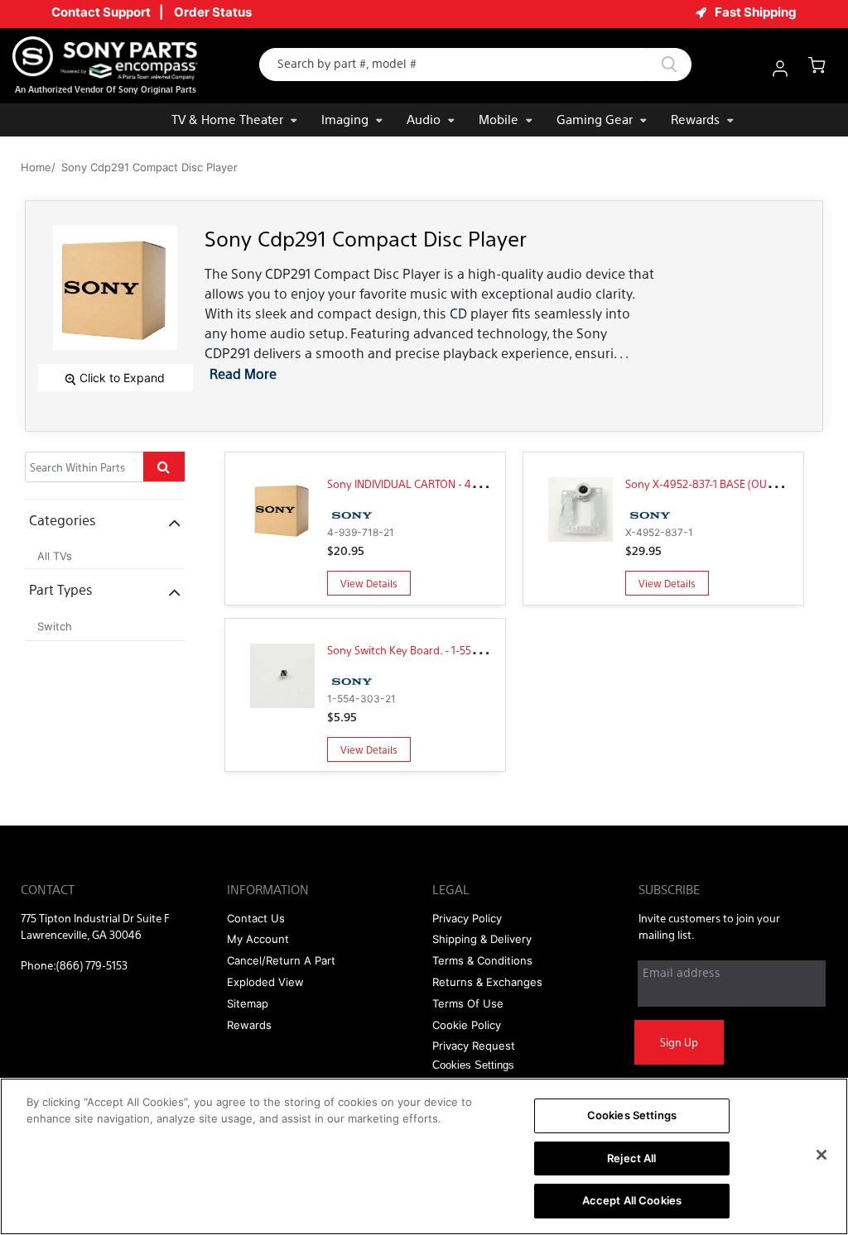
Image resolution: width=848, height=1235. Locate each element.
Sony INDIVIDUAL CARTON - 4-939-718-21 (427, 483)
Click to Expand (120, 378)
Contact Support (101, 12)
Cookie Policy (466, 1025)
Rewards (695, 119)
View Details (369, 583)
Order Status (213, 12)
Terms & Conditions (482, 960)
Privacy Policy (467, 918)
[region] (424, 1156)
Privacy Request (473, 1045)
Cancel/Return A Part (281, 960)
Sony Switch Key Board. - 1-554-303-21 (420, 650)
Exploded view (265, 981)
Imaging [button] (345, 119)
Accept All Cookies (632, 1200)
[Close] (821, 1155)
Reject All (631, 1158)
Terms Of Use (468, 1003)
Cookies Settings (632, 1115)
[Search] (669, 64)
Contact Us (256, 918)
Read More (243, 373)
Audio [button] (424, 119)
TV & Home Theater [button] (227, 119)
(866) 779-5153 (92, 965)
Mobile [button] (498, 119)
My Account (258, 938)
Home (36, 167)
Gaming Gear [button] (594, 119)
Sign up (679, 1042)
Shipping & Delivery (482, 938)
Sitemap (247, 1003)
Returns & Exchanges (487, 981)
